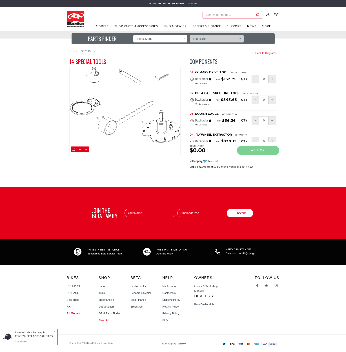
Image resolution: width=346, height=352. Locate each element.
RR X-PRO (73, 286)
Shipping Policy (171, 299)
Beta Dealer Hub (204, 304)
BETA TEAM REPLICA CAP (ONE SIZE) (33, 336)
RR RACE (73, 292)
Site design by (169, 343)
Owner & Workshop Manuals (206, 288)
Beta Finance (138, 299)
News (251, 26)
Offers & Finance (206, 26)
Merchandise (106, 299)
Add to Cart (258, 150)
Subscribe (240, 213)
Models (102, 26)
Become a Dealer (140, 292)
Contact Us (169, 292)
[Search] (257, 15)
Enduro (103, 286)
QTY (244, 79)
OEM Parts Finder (109, 313)
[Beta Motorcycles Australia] (75, 18)
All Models (73, 313)
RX (68, 306)
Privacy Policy (170, 313)
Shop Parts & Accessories (136, 26)
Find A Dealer (175, 26)
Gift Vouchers (107, 306)
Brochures (136, 306)
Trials (102, 292)
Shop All (104, 320)
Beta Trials (73, 299)
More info (213, 161)
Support (234, 26)
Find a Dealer (138, 286)
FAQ (165, 320)
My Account (169, 286)
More (266, 26)
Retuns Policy (170, 306)
